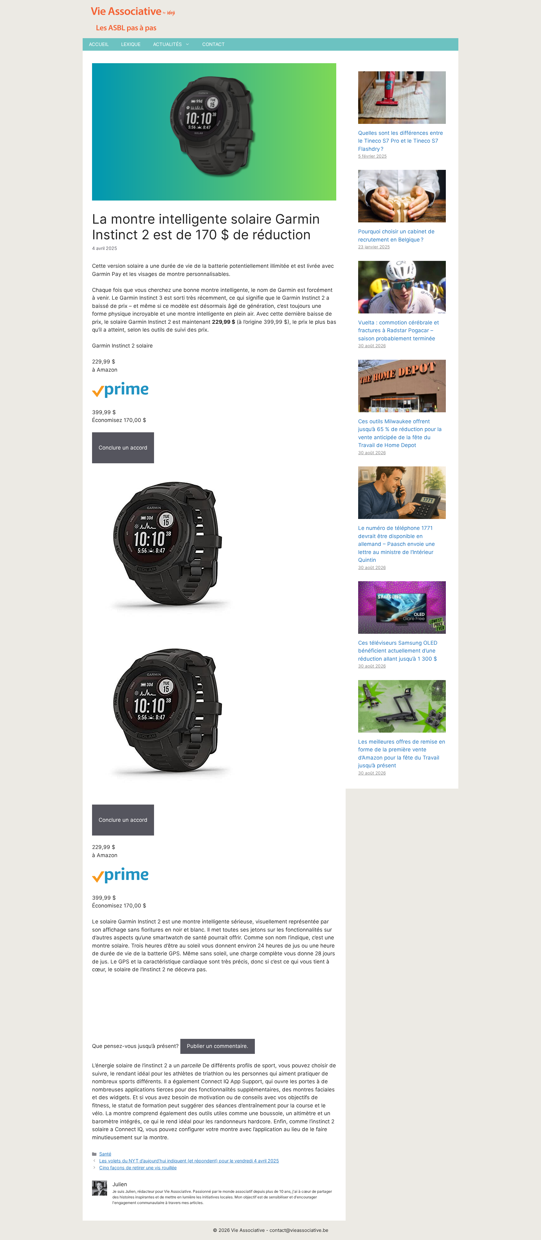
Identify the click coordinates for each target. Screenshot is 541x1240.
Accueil (99, 44)
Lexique (131, 44)
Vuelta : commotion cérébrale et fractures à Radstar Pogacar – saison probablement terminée (398, 330)
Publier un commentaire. (217, 1046)
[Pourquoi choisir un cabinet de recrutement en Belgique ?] (402, 218)
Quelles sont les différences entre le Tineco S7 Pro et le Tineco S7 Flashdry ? (400, 141)
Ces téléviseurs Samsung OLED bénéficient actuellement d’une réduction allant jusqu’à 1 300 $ (397, 651)
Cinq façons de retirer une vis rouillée (138, 1167)
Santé (105, 1153)
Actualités (167, 44)
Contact (213, 44)
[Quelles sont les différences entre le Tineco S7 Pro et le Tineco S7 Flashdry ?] (402, 119)
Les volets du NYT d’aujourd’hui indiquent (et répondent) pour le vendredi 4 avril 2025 (189, 1160)
